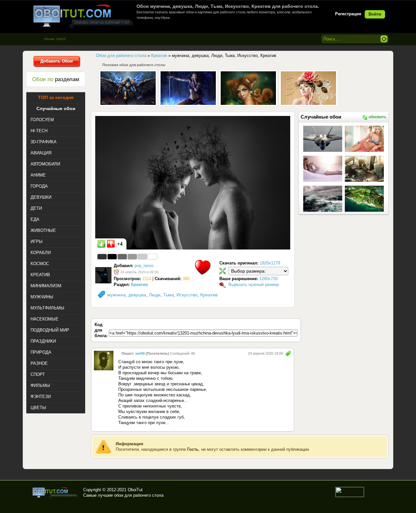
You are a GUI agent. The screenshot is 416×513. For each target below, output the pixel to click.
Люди (155, 294)
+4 (120, 244)
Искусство (187, 294)
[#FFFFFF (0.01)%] (152, 257)
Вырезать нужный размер (253, 284)
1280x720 (268, 278)
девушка (137, 294)
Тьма (168, 294)
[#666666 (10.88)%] (122, 257)
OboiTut (135, 489)
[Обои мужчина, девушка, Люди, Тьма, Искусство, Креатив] (192, 182)
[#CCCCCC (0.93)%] (142, 257)
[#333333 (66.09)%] (102, 257)
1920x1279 (270, 263)
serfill (140, 353)
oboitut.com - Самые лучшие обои (55, 492)
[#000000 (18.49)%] (112, 257)
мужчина (116, 294)
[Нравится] (101, 244)
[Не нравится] (111, 244)
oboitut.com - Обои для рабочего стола (83, 16)
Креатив (208, 294)
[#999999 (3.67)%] (132, 257)
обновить (377, 116)
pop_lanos (144, 265)
